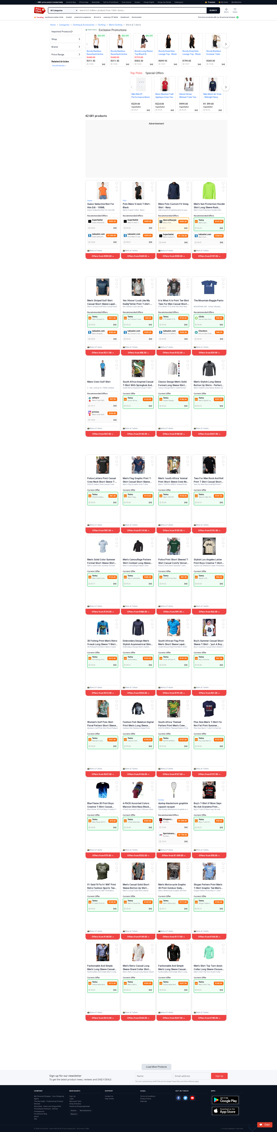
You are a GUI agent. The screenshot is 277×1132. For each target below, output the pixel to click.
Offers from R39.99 (208, 353)
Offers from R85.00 (137, 353)
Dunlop (161, 800)
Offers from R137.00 (208, 774)
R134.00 (112, 577)
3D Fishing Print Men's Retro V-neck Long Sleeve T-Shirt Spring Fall (102, 644)
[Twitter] (185, 1098)
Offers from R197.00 (208, 256)
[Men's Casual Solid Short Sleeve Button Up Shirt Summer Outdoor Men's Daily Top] (138, 871)
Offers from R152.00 (173, 353)
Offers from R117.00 (173, 937)
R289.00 (112, 332)
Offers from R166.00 (137, 774)
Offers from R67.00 (101, 434)
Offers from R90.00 (208, 855)
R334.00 (147, 658)
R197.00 (218, 222)
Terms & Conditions (147, 1096)
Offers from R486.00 (137, 612)
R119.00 (147, 496)
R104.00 (218, 902)
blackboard (125, 17)
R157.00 (183, 740)
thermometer (137, 17)
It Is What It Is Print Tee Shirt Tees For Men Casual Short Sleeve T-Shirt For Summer (173, 304)
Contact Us (109, 1096)
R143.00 (147, 399)
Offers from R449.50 (137, 256)
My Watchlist (236, 2)
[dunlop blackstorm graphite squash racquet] (173, 790)
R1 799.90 (182, 835)
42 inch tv (97, 17)
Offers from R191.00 (173, 693)
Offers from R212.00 (102, 693)
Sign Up (72, 1096)
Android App (71, 2)
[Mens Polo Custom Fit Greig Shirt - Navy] (173, 190)
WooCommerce (85, 1110)
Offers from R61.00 (208, 693)
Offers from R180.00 (173, 434)
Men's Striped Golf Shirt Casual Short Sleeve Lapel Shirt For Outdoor (101, 304)
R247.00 (112, 740)
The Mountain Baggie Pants (208, 300)
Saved (235, 12)
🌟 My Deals (223, 2)
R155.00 (183, 496)
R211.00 (112, 318)
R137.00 (218, 740)
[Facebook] (178, 1098)
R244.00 (147, 983)
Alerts (226, 12)
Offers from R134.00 (102, 612)
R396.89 (112, 413)
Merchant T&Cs (75, 1101)
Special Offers (154, 73)
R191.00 (183, 658)
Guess (89, 201)
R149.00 (147, 902)
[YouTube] (192, 1098)
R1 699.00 (182, 821)
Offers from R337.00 (208, 434)
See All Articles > (59, 66)
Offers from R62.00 (208, 612)
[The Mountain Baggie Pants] (209, 287)
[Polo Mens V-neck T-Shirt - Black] (138, 190)
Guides (137, 2)
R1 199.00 (182, 236)
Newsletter (96, 2)
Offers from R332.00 (137, 855)
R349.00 (183, 332)
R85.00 (148, 318)
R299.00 (147, 332)
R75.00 (113, 821)
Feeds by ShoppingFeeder (79, 1106)
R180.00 (183, 399)
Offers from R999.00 (102, 256)
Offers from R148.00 (102, 937)
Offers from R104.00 (208, 937)
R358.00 (218, 236)
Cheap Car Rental (164, 2)
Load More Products (156, 1067)
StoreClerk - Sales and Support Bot (47, 1106)
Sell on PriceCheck (110, 2)
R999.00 (112, 221)
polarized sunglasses (82, 17)
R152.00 (183, 318)
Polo (124, 201)
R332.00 (147, 821)
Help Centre (109, 1099)
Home (53, 25)
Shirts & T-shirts (95, 251)
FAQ (35, 1119)
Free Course (126, 2)
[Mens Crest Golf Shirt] (102, 368)
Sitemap (143, 1101)
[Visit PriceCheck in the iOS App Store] (225, 1111)
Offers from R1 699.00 (173, 855)
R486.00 (147, 577)
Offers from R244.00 (137, 1018)
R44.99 (219, 332)
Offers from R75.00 (101, 855)
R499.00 (147, 221)
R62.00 (219, 577)
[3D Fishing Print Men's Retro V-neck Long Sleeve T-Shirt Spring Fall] (102, 627)
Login (71, 1099)
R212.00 (112, 658)
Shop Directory (75, 1104)
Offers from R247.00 (102, 774)
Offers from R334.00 (137, 693)
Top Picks (136, 73)
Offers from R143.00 (137, 434)
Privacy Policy (176, 1081)
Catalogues (178, 2)
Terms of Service (189, 1081)
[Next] (226, 45)
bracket (69, 17)
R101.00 (218, 496)
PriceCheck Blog (40, 1114)
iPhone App (83, 2)
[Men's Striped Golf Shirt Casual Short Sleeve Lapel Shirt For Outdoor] (102, 287)
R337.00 (218, 399)
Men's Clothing (115, 25)
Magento (74, 1114)
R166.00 (147, 740)
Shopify (73, 1110)
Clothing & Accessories (83, 25)
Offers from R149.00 (137, 937)
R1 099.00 (111, 236)
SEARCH (213, 10)
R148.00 (112, 902)
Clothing (101, 25)
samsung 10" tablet (111, 17)
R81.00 (113, 496)
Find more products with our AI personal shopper (216, 17)
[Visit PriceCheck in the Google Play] (225, 1100)
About (36, 1116)
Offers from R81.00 (101, 530)
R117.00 (183, 902)
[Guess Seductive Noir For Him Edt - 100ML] (102, 190)
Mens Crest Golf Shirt (99, 381)
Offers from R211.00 (102, 353)
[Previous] (87, 45)
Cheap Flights (149, 2)
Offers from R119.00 (137, 530)
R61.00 (219, 658)
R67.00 (113, 399)
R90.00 (219, 821)
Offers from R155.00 (173, 530)
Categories (64, 25)
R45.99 (219, 318)
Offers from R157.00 (173, 774)
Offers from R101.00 (208, 530)
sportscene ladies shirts (54, 17)
